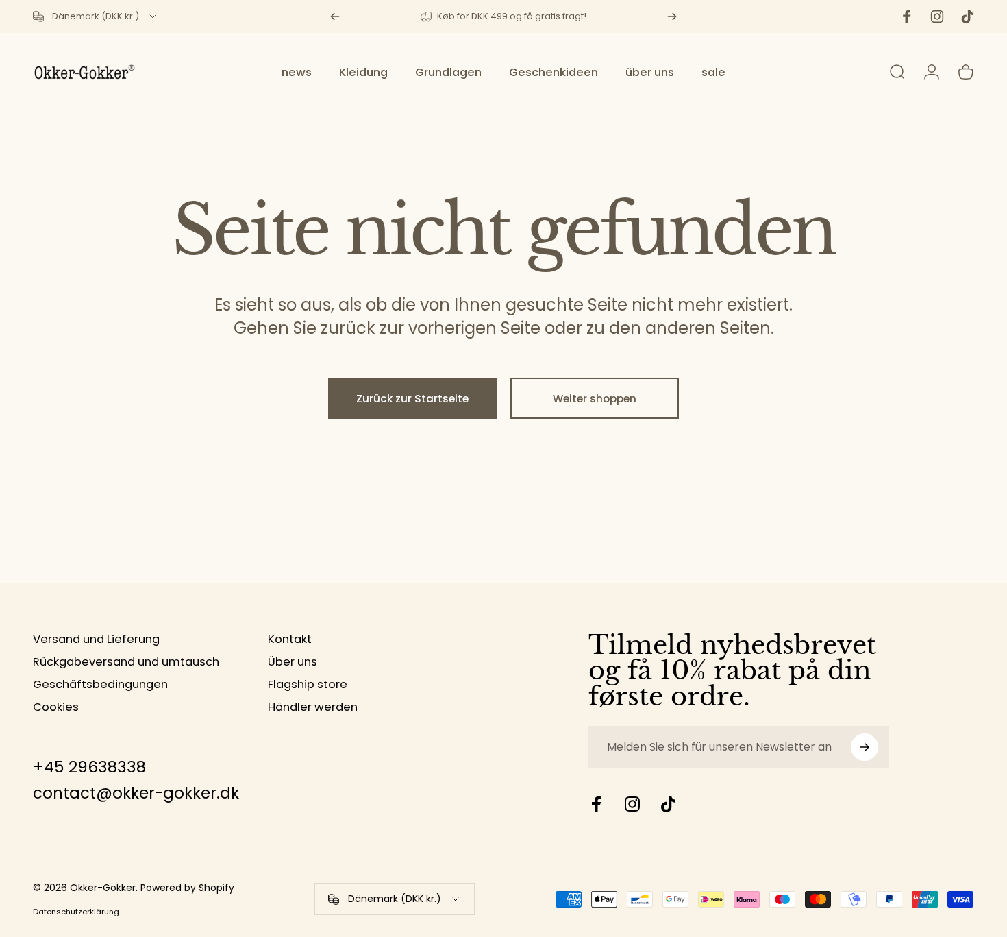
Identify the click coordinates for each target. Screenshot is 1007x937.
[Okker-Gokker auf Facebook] (596, 804)
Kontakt (290, 640)
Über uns (292, 662)
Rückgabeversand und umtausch (126, 662)
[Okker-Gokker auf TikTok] (668, 804)
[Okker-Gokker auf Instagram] (632, 804)
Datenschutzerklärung (76, 911)
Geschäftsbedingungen (100, 685)
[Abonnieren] (864, 747)
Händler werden (313, 708)
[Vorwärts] (672, 16)
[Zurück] (335, 16)
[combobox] (95, 16)
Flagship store (307, 685)
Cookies (56, 708)
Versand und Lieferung (96, 640)
